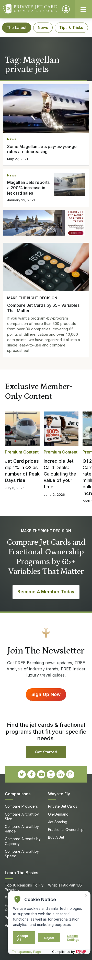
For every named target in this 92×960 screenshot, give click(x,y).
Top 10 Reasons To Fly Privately (24, 887)
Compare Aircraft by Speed (22, 853)
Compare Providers (21, 806)
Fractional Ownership (66, 829)
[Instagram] (51, 774)
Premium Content (22, 452)
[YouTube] (41, 774)
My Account (66, 9)
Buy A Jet (56, 837)
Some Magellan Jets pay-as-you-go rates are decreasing (42, 149)
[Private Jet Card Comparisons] (30, 9)
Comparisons (17, 793)
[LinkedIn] (60, 774)
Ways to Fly (59, 793)
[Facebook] (31, 774)
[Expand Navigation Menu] (83, 9)
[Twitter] (22, 774)
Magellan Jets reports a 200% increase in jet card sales (28, 188)
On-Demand (58, 814)
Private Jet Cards (62, 806)
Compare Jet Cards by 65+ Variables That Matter (43, 308)
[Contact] (70, 774)
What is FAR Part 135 (65, 885)
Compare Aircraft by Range (22, 828)
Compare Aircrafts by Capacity (23, 841)
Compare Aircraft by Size (22, 816)
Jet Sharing (57, 822)
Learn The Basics (21, 872)
